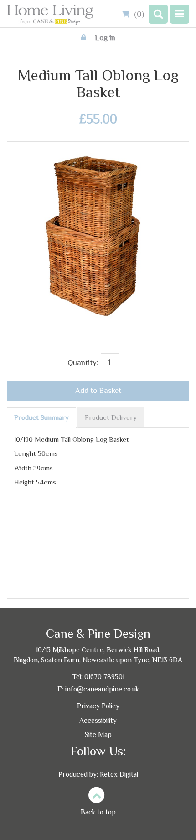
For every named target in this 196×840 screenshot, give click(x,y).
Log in (104, 37)
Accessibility (98, 720)
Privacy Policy (98, 706)
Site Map (98, 734)
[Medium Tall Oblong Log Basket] (98, 153)
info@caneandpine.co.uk (102, 689)
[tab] (41, 417)
